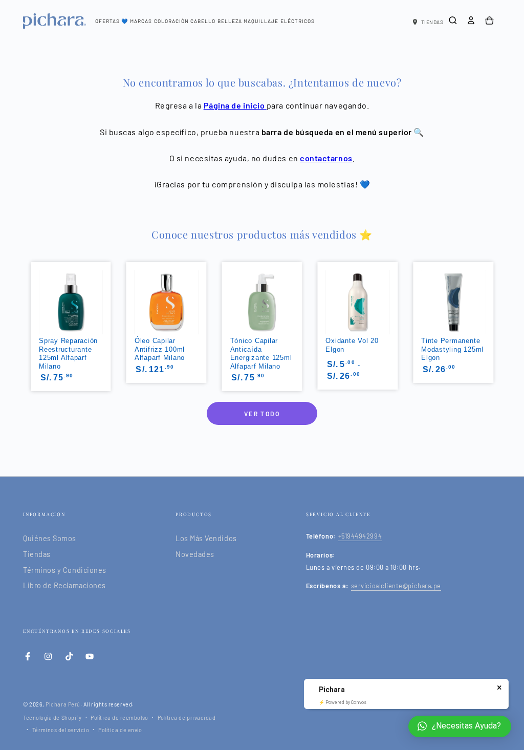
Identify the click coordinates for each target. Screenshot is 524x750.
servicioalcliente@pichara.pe (396, 586)
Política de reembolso (119, 717)
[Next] (494, 298)
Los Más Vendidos (206, 538)
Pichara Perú (63, 704)
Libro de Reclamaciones (64, 585)
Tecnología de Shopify (52, 717)
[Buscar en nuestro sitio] (453, 20)
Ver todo (262, 413)
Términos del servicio (60, 729)
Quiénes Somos (49, 538)
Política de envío (120, 729)
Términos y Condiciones (64, 570)
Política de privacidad (187, 717)
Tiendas (37, 554)
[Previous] (29, 298)
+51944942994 (360, 536)
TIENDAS (432, 22)
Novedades (195, 554)
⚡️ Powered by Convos (342, 702)
